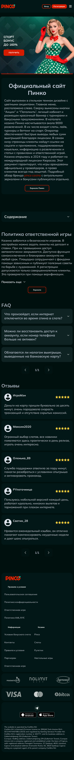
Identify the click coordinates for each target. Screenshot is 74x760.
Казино (41, 627)
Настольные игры (43, 658)
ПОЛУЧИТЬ (14, 52)
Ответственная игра (15, 610)
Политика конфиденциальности (21, 602)
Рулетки (38, 650)
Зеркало (37, 290)
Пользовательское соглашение (20, 594)
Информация (14, 627)
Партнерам (10, 658)
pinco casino (32, 175)
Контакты (9, 642)
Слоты (37, 642)
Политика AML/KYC (14, 617)
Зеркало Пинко (37, 188)
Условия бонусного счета (17, 634)
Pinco (37, 634)
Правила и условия (17, 587)
